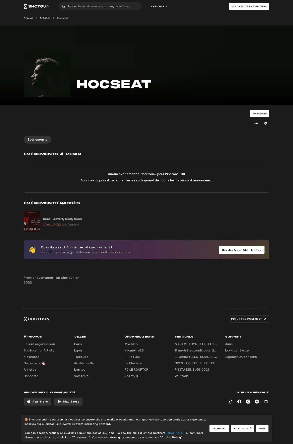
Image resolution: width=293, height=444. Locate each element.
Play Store (71, 401)
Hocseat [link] (62, 18)
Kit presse (31, 357)
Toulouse (81, 357)
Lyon (78, 350)
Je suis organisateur (39, 344)
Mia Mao (131, 344)
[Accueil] (36, 6)
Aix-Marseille (84, 363)
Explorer (157, 6)
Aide (228, 344)
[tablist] (146, 140)
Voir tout (81, 376)
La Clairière (133, 363)
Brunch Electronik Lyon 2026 (197, 350)
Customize (241, 428)
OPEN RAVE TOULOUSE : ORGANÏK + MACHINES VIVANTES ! (217, 363)
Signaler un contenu (241, 357)
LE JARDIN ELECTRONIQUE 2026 (198, 357)
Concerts (31, 376)
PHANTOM (132, 357)
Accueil (28, 18)
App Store (40, 401)
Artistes (45, 18)
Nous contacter (237, 350)
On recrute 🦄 (34, 363)
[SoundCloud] (256, 123)
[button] (259, 113)
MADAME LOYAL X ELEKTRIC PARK (200, 344)
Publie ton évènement (246, 319)
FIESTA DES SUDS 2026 (192, 369)
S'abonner (260, 113)
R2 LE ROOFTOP (136, 369)
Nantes (79, 369)
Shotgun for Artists (39, 350)
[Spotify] (265, 123)
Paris (78, 344)
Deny (262, 428)
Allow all (219, 428)
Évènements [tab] (37, 139)
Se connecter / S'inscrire (249, 6)
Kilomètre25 (134, 350)
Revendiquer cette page (241, 250)
